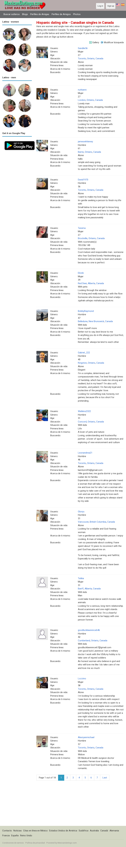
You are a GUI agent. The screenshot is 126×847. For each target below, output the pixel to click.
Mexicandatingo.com (67, 843)
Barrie (81, 152)
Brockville (82, 238)
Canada (99, 58)
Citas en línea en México (35, 830)
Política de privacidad (35, 843)
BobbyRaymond (86, 311)
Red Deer (82, 283)
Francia (6, 835)
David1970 (83, 179)
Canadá (104, 830)
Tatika (81, 578)
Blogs (25, 14)
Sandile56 (83, 48)
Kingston (82, 362)
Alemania (114, 830)
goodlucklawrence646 (89, 630)
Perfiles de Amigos (61, 14)
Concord (82, 421)
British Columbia (98, 521)
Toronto (82, 58)
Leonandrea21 (85, 452)
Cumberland (84, 640)
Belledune (83, 321)
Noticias (17, 830)
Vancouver (83, 521)
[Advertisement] (17, 198)
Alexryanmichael (86, 737)
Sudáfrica (83, 830)
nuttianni (82, 89)
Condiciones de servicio (13, 843)
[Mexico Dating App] (19, 140)
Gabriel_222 (84, 352)
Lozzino (82, 678)
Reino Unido (26, 835)
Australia (94, 830)
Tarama (82, 228)
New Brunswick (96, 321)
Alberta (91, 283)
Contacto (7, 830)
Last (104, 777)
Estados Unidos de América (63, 830)
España (15, 835)
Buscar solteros (12, 14)
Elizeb (81, 273)
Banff (81, 588)
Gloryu (81, 511)
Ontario (90, 58)
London (82, 100)
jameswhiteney (85, 141)
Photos (77, 14)
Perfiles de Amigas (39, 14)
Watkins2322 (84, 411)
